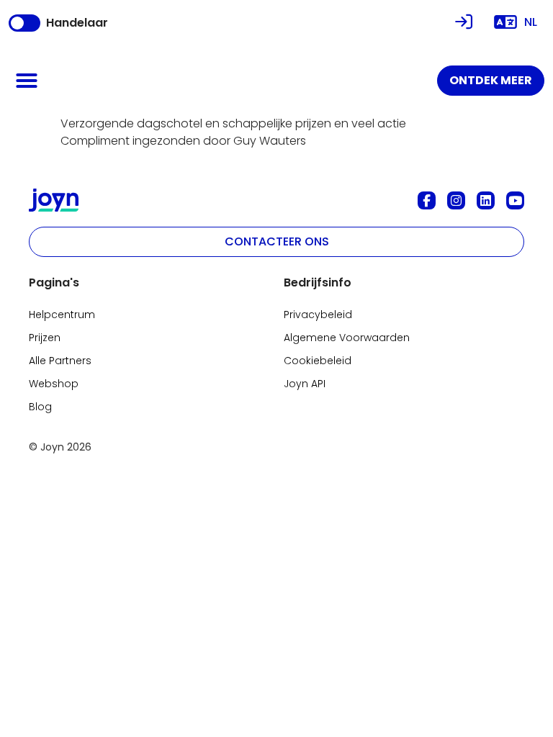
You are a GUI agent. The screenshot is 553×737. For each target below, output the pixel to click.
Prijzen (44, 337)
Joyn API (304, 383)
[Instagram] (456, 200)
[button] (26, 80)
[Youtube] (515, 200)
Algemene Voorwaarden (347, 337)
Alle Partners (60, 360)
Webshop (53, 383)
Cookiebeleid (317, 360)
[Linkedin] (486, 200)
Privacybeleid (318, 314)
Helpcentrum (62, 314)
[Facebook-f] (427, 200)
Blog (40, 406)
